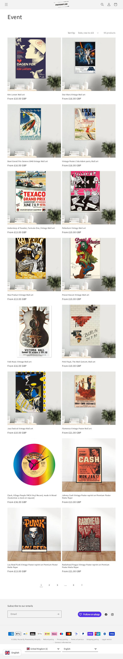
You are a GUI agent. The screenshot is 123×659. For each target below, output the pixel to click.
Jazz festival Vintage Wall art (20, 428)
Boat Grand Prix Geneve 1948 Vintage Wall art (28, 161)
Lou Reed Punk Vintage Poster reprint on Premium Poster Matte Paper (33, 566)
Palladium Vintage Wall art (74, 228)
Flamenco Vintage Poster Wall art (77, 428)
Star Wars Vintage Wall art (73, 94)
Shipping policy (93, 639)
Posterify (21, 639)
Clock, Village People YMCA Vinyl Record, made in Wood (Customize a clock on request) (32, 496)
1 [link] (41, 584)
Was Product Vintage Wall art (20, 295)
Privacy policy (62, 639)
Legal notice (106, 639)
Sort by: (71, 32)
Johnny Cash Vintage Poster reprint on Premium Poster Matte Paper (86, 496)
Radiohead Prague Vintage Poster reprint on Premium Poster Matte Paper (86, 566)
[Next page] (81, 585)
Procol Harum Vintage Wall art (75, 295)
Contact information (63, 642)
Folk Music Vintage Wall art (19, 362)
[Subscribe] (58, 614)
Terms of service (77, 639)
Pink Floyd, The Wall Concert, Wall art (78, 362)
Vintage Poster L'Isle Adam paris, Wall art (80, 161)
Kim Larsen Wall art (16, 94)
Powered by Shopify (32, 639)
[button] (6, 4)
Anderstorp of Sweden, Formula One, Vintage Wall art (31, 228)
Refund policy (48, 639)
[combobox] (43, 649)
